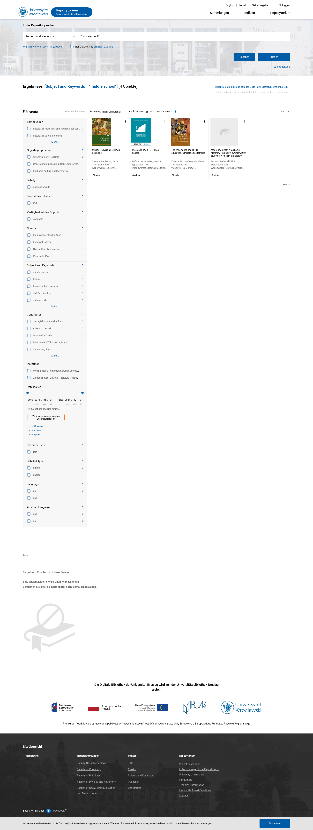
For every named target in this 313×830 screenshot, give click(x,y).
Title (130, 763)
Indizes (249, 13)
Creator (132, 769)
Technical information (191, 785)
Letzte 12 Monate (36, 426)
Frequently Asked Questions (195, 790)
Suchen (274, 56)
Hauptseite (32, 755)
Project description (189, 764)
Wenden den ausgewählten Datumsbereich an (46, 417)
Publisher (133, 781)
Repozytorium (280, 13)
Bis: (61, 399)
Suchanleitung (281, 66)
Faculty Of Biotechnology (91, 763)
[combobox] (184, 36)
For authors (185, 779)
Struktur (96, 175)
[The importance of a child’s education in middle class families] (185, 132)
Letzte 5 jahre (34, 434)
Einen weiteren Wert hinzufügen (43, 46)
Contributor (134, 787)
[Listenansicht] (174, 112)
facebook (59, 810)
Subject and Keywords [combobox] (40, 36)
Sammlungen (219, 13)
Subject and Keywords (141, 775)
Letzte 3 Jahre (34, 430)
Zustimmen (275, 823)
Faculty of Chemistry (89, 769)
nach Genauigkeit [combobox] (111, 111)
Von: (30, 399)
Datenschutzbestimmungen (197, 823)
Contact (183, 795)
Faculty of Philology (88, 775)
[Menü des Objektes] (125, 121)
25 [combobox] (146, 111)
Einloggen (284, 5)
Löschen (244, 56)
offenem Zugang (103, 46)
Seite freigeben (260, 5)
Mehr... (55, 141)
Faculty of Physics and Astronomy (96, 781)
